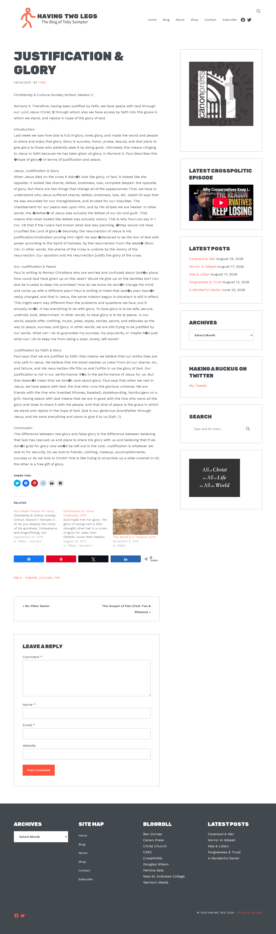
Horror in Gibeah (203, 266)
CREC (147, 852)
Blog (81, 844)
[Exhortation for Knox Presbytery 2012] (88, 528)
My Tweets (198, 386)
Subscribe (85, 879)
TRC (57, 577)
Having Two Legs (57, 17)
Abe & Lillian (199, 274)
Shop (82, 861)
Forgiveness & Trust (205, 282)
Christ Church (155, 846)
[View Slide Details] (221, 94)
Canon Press (153, 840)
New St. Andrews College (164, 876)
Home (82, 835)
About (82, 853)
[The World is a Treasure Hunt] (135, 522)
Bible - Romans (26, 577)
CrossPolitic (153, 858)
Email (29, 725)
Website (29, 746)
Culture (45, 577)
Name (29, 705)
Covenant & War (202, 259)
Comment (32, 657)
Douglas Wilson (156, 864)
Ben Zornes (152, 834)
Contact (84, 870)
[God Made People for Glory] (38, 526)
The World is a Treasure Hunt (134, 537)
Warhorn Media (155, 882)
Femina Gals (153, 870)
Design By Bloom (249, 912)
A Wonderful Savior (205, 290)
